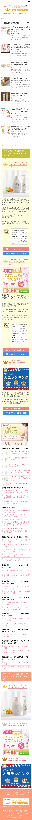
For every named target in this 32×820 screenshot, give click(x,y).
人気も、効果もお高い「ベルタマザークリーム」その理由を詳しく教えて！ (20, 111)
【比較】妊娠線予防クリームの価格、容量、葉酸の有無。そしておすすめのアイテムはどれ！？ (17, 523)
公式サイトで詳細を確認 (17, 254)
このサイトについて (8, 793)
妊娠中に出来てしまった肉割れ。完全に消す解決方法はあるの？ (17, 502)
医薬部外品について (20, 793)
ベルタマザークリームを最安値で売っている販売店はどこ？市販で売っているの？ (20, 47)
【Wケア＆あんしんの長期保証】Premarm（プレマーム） (18, 262)
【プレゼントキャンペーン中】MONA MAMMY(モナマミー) (18, 362)
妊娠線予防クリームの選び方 (13, 519)
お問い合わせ (15, 794)
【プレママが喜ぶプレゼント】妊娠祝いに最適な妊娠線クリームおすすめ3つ (20, 29)
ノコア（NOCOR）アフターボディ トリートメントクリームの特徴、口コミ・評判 (20, 478)
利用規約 (22, 794)
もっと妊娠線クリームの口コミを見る (13, 484)
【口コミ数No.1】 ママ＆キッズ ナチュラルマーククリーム (18, 165)
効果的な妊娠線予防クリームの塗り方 (16, 528)
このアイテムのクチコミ (17, 249)
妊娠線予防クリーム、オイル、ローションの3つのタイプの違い (17, 516)
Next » (14, 145)
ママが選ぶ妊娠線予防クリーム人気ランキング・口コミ (16, 806)
